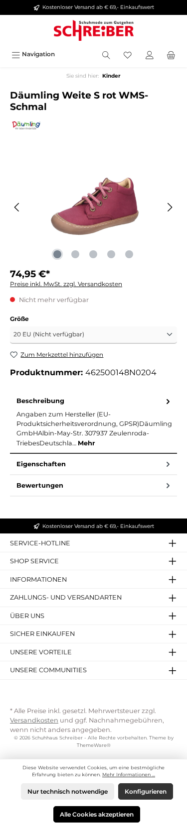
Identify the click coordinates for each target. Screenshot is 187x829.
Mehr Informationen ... (128, 774)
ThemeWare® (94, 745)
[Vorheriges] (17, 207)
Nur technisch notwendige (67, 791)
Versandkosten (34, 720)
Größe (19, 318)
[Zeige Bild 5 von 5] (129, 254)
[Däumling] (93, 125)
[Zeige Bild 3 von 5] (93, 254)
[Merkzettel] (128, 54)
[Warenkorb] (171, 54)
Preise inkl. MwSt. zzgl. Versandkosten (66, 284)
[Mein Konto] (150, 54)
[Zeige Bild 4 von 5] (111, 254)
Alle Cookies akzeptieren (97, 814)
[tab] (93, 422)
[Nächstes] (169, 207)
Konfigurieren (146, 791)
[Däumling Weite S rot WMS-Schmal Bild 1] (93, 207)
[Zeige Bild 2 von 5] (75, 254)
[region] (93, 207)
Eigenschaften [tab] (41, 464)
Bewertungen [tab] (39, 485)
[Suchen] (106, 54)
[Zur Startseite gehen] (93, 30)
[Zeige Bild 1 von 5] (57, 254)
